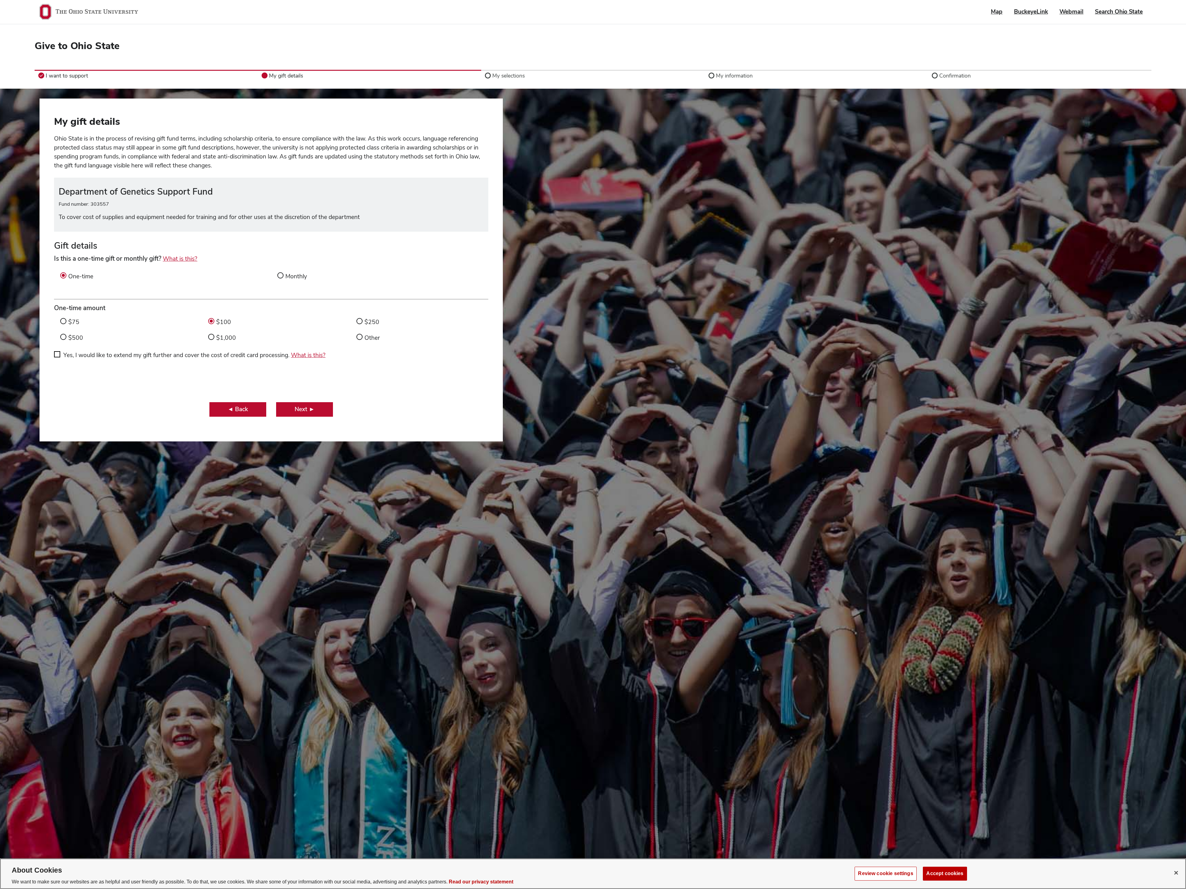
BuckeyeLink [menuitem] (1031, 11)
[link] (146, 76)
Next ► (305, 409)
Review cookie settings (885, 873)
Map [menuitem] (997, 11)
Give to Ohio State (77, 45)
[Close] (1176, 873)
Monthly (296, 276)
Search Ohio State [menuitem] (1119, 11)
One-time (80, 276)
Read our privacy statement (481, 881)
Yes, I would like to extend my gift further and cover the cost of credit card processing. (194, 355)
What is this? (180, 259)
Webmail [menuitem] (1071, 11)
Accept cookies (944, 873)
